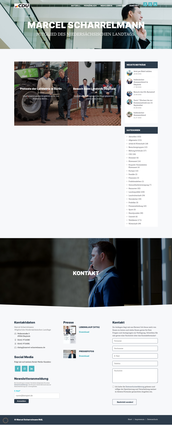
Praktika (132, 202)
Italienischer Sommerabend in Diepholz (141, 82)
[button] (5, 420)
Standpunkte (134, 213)
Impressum (139, 419)
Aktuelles (132, 136)
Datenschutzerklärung (20, 385)
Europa (132, 171)
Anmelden (21, 401)
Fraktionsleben (135, 181)
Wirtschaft (133, 223)
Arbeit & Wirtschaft (137, 144)
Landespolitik (134, 192)
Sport (131, 209)
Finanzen (132, 178)
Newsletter (133, 199)
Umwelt (132, 216)
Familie (132, 174)
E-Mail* (17, 391)
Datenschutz (152, 419)
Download (84, 332)
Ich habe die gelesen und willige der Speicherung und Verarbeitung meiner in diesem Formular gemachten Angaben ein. (135, 389)
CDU (130, 154)
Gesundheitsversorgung (139, 185)
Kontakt (134, 6)
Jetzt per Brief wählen (143, 71)
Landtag (121, 6)
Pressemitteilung (136, 206)
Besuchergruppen (136, 147)
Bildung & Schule (136, 151)
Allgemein (133, 140)
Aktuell (75, 6)
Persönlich (90, 6)
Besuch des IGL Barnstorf (144, 92)
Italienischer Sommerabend (140, 114)
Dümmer (132, 158)
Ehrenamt (133, 161)
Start (130, 419)
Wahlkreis (106, 6)
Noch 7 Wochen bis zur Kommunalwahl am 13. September (143, 102)
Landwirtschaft (135, 195)
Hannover (133, 188)
